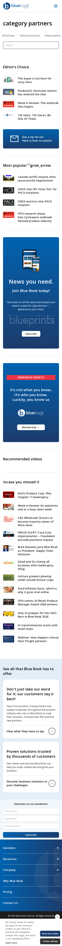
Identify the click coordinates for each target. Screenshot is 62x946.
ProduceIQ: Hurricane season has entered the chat (37, 92)
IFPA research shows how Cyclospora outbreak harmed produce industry (35, 217)
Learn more (11, 942)
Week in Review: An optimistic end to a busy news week (38, 507)
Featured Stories (30, 35)
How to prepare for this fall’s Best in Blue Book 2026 (37, 614)
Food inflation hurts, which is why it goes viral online (37, 590)
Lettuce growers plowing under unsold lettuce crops (36, 578)
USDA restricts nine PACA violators (35, 203)
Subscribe (31, 333)
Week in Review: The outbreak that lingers (38, 104)
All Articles (8, 35)
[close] (57, 916)
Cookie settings (50, 941)
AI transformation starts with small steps (37, 627)
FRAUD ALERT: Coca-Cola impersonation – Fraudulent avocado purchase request (36, 536)
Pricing (7, 892)
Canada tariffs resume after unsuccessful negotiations (37, 178)
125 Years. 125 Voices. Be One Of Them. (34, 117)
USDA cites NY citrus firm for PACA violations (37, 191)
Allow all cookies (50, 934)
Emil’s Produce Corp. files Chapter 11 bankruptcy (34, 495)
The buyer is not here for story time (34, 80)
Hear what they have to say (25, 731)
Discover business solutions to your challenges (27, 783)
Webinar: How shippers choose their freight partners (38, 639)
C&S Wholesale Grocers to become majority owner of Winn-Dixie (36, 521)
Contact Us (10, 903)
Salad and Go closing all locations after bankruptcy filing (36, 565)
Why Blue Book (13, 881)
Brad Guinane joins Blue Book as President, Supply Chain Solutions (37, 550)
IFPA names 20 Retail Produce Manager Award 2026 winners (38, 602)
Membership (29, 427)
